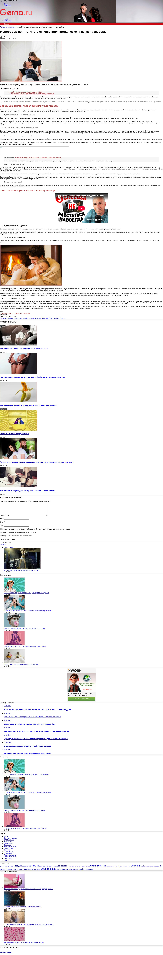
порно (26, 869)
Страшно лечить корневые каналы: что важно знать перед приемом (27, 610)
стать (86, 869)
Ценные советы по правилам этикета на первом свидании (24, 628)
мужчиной (121, 866)
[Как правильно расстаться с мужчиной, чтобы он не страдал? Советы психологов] (14, 923)
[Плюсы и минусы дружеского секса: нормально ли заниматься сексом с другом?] (18, 458)
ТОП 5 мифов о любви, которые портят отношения (21, 664)
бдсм (1, 866)
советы (74, 869)
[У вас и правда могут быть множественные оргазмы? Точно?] (14, 645)
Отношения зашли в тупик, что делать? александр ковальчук (32, 94)
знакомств (77, 866)
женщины (62, 866)
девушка (19, 866)
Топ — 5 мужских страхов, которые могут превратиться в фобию (26, 593)
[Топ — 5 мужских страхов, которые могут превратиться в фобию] (14, 591)
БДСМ (6, 836)
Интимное (7, 845)
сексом (63, 869)
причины (39, 869)
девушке (26, 866)
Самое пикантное (10, 857)
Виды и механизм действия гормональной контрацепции (24, 942)
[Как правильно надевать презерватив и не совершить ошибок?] (18, 402)
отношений (157, 866)
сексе (57, 869)
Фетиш (6, 860)
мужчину (127, 866)
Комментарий (5, 515)
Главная (3, 27)
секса (51, 868)
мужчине (115, 866)
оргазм (152, 866)
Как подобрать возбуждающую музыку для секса (21, 570)
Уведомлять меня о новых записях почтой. (17, 536)
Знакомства (8, 841)
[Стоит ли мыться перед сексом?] (18, 430)
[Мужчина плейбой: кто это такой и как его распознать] (14, 905)
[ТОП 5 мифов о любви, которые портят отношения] (14, 662)
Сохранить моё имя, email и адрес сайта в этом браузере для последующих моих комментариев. (36, 529)
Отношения (8, 853)
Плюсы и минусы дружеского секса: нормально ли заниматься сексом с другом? (37, 462)
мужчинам (109, 866)
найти (143, 866)
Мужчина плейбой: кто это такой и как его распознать (22, 907)
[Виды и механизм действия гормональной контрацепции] (14, 941)
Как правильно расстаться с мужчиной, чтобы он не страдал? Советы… (29, 924)
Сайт (1, 525)
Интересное (8, 843)
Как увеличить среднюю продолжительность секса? (24, 349)
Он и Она (7, 850)
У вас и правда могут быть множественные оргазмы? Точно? (25, 646)
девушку (42, 866)
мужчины (136, 865)
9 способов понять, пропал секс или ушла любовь (25, 92)
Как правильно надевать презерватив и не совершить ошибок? (29, 405)
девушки (34, 866)
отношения (5, 869)
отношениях (4, 313)
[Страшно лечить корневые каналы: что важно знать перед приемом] (14, 609)
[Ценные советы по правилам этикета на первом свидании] (14, 627)
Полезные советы (10, 855)
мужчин (94, 866)
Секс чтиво (8, 858)
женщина (55, 866)
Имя (2, 518)
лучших (82, 866)
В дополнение (9, 840)
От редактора (8, 851)
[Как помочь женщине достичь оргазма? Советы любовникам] (18, 487)
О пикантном (10, 27)
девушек (11, 866)
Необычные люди (10, 846)
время (5, 866)
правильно (32, 869)
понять (11, 313)
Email (2, 522)
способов (26, 313)
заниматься (70, 866)
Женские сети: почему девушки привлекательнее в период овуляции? (28, 889)
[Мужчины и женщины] (16, 16)
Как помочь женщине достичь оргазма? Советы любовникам (27, 491)
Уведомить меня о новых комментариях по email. (19, 532)
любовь (87, 866)
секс (21, 313)
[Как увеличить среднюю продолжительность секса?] (18, 345)
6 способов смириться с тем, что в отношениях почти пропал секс (38, 157)
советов (69, 869)
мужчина (102, 866)
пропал (16, 313)
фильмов (90, 869)
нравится (147, 866)
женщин (49, 866)
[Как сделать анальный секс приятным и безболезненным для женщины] (18, 373)
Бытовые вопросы (10, 838)
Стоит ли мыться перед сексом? (14, 434)
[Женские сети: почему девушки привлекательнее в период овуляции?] (14, 887)
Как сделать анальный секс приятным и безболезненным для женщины (32, 377)
